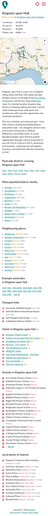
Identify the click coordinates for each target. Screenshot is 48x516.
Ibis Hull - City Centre (16, 345)
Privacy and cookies (30, 512)
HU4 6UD (27, 288)
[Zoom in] (45, 41)
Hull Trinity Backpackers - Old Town (22, 355)
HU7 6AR (36, 291)
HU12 (17, 174)
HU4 (21, 171)
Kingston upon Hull (26, 17)
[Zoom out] (45, 44)
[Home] (5, 5)
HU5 (26, 171)
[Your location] (37, 4)
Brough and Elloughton (15, 207)
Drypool (8, 241)
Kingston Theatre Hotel (17, 335)
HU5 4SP (27, 291)
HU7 (37, 171)
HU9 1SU (6, 288)
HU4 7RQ (6, 291)
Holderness (36, 101)
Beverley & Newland (14, 237)
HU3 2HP (6, 295)
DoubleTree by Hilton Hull (18, 341)
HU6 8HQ (17, 288)
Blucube (31, 510)
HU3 (15, 171)
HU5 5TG (37, 288)
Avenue (8, 260)
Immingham (10, 217)
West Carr (9, 251)
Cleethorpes (10, 198)
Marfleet (9, 270)
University (9, 264)
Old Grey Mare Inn (14, 364)
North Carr (10, 267)
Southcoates (10, 254)
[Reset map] (45, 50)
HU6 (31, 171)
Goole (7, 204)
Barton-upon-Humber (15, 214)
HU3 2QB (17, 291)
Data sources (15, 512)
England (40, 17)
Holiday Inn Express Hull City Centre (23, 338)
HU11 (10, 174)
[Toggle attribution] (45, 82)
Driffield (8, 211)
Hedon (8, 220)
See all (17, 295)
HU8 (42, 171)
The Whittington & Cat (16, 348)
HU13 (24, 174)
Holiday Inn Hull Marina (17, 358)
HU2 (10, 171)
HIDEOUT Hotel (13, 351)
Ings (6, 257)
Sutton (8, 244)
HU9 (4, 174)
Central (8, 247)
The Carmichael (13, 361)
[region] (24, 61)
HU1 (4, 171)
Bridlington (10, 194)
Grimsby (8, 188)
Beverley (9, 201)
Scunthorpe (10, 191)
